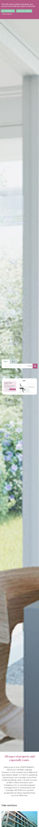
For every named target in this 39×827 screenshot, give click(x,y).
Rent (6, 361)
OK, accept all (8, 11)
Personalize (7, 14)
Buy (13, 361)
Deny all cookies (24, 11)
